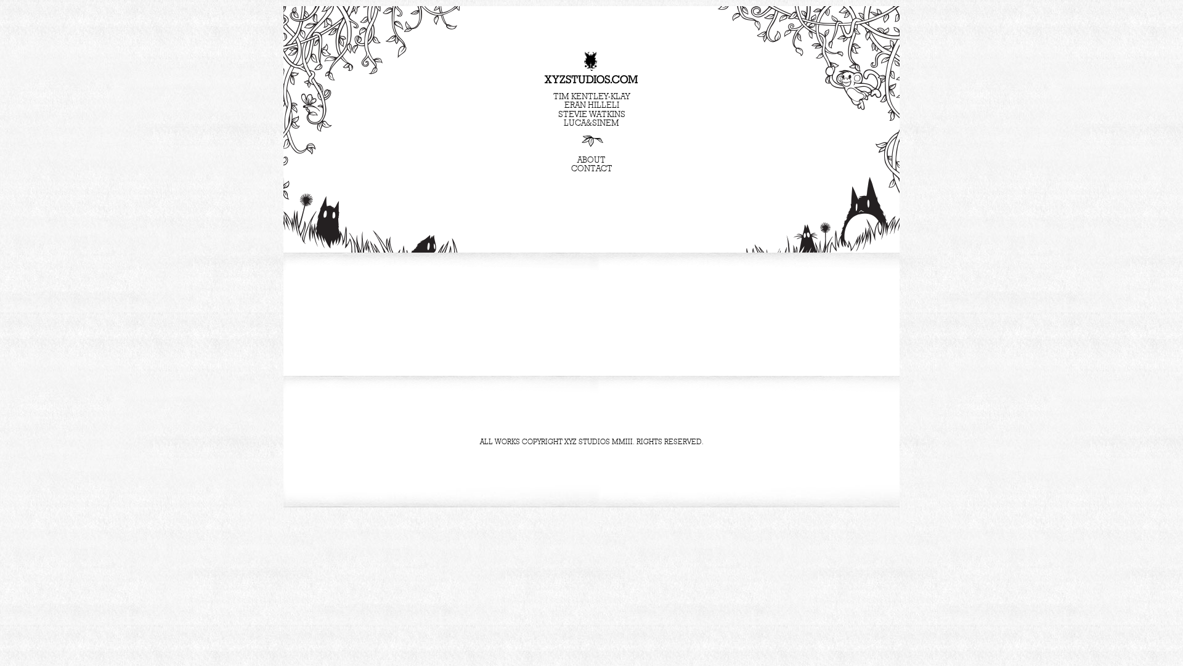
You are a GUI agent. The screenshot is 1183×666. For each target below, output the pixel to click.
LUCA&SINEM (591, 123)
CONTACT (591, 169)
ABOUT (591, 160)
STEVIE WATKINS (591, 114)
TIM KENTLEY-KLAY (591, 96)
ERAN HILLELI (591, 105)
